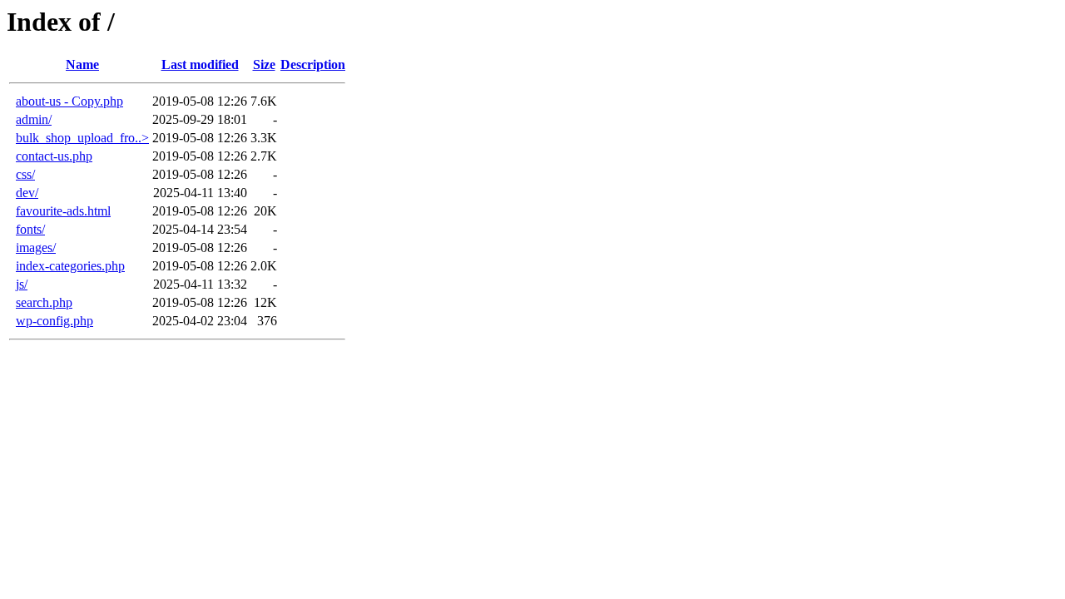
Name (82, 64)
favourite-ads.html (63, 211)
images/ (36, 247)
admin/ (34, 119)
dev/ (27, 193)
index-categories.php (70, 266)
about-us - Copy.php (69, 101)
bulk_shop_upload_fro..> (82, 138)
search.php (44, 302)
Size (264, 64)
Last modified (200, 64)
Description (312, 64)
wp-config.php (54, 321)
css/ (25, 174)
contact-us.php (54, 156)
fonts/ (30, 229)
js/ (21, 284)
